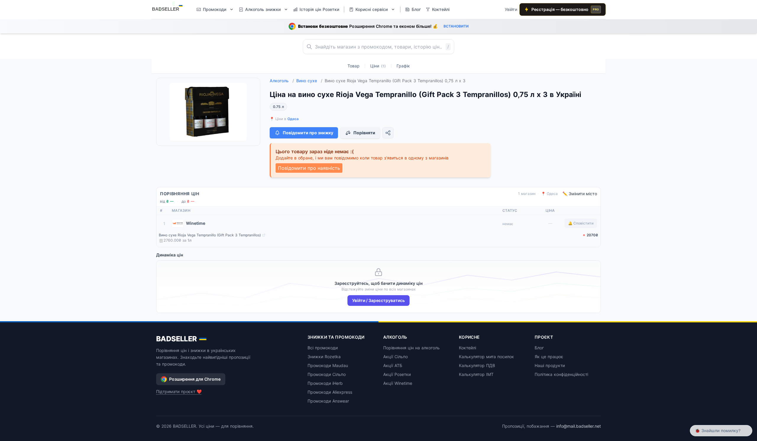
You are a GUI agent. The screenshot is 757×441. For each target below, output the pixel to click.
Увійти (511, 9)
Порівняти (364, 132)
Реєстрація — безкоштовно (565, 9)
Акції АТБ (392, 365)
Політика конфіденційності (561, 374)
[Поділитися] (388, 132)
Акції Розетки (397, 374)
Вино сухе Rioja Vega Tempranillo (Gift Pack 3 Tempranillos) (210, 235)
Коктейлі (467, 347)
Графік (403, 65)
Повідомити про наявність (309, 168)
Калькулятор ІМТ (476, 374)
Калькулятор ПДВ (477, 365)
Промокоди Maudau (328, 365)
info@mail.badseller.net (578, 426)
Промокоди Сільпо (327, 374)
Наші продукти (550, 365)
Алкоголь (282, 80)
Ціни (378, 65)
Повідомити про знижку (308, 132)
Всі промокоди (323, 347)
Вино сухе (309, 80)
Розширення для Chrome (195, 379)
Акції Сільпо (395, 356)
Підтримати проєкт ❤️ (179, 391)
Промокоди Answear (328, 400)
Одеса (293, 119)
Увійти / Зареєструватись (378, 300)
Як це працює (549, 356)
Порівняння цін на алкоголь (411, 347)
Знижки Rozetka (324, 356)
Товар (353, 65)
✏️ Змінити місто (579, 193)
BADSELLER (176, 339)
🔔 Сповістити (580, 223)
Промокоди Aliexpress (330, 392)
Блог (539, 347)
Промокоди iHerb (325, 383)
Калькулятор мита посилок (486, 356)
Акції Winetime (397, 383)
